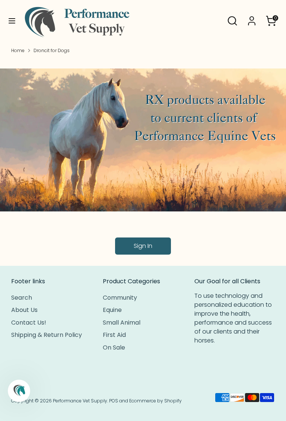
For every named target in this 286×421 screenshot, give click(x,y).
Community (120, 297)
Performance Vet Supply (80, 401)
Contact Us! (28, 322)
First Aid (114, 335)
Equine (112, 310)
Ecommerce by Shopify (155, 401)
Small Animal (121, 322)
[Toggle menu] (11, 20)
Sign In (143, 246)
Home (18, 50)
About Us (24, 310)
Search (21, 297)
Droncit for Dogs (52, 50)
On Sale (114, 347)
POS (113, 401)
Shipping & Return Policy (46, 335)
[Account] (251, 17)
